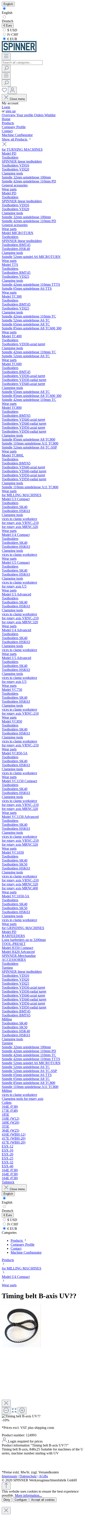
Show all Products (15, 139)
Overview (9, 115)
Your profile (25, 115)
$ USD (11, 30)
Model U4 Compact (16, 1277)
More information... (28, 1495)
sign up (11, 111)
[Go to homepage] (19, 51)
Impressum (9, 1476)
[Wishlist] (5, 91)
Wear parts (9, 1285)
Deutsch (7, 21)
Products (8, 1260)
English (7, 13)
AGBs (43, 1476)
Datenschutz (28, 1476)
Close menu (17, 99)
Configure (21, 1499)
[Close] (6, 1403)
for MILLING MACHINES (21, 1268)
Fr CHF (12, 34)
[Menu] (6, 56)
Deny (7, 1499)
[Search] (6, 68)
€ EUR (11, 39)
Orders (39, 115)
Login (6, 107)
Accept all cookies (43, 1499)
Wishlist (49, 115)
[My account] (12, 90)
